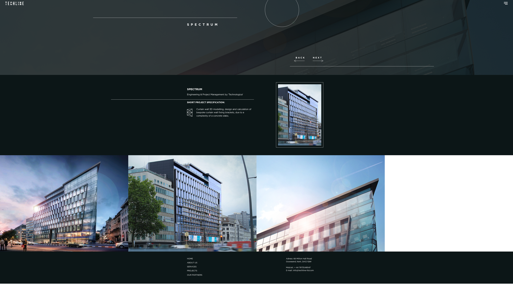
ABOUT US (192, 263)
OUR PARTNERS (194, 275)
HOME (190, 259)
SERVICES (192, 267)
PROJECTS (192, 271)
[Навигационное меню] (506, 3)
